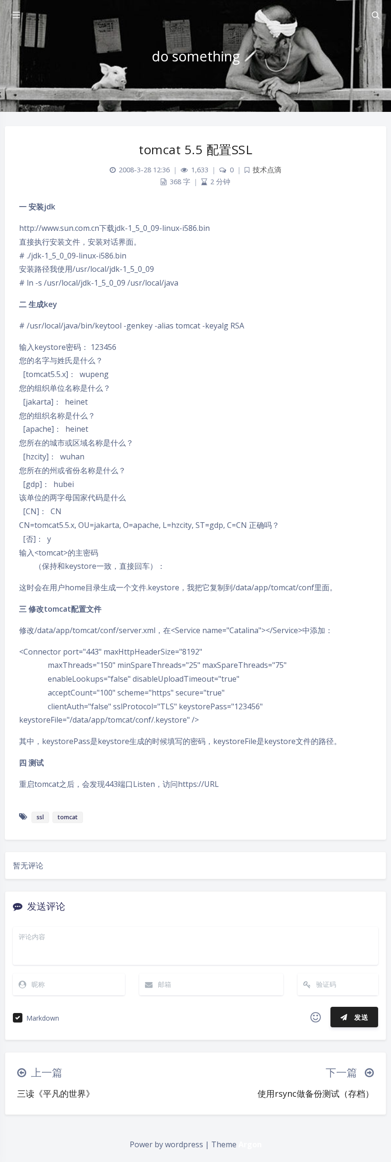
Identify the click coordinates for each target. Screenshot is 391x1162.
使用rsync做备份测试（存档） (315, 1093)
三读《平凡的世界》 (55, 1093)
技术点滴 (267, 169)
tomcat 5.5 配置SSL (195, 149)
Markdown (42, 1018)
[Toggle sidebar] (16, 15)
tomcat (68, 817)
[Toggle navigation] (375, 15)
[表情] (316, 1017)
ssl (40, 817)
